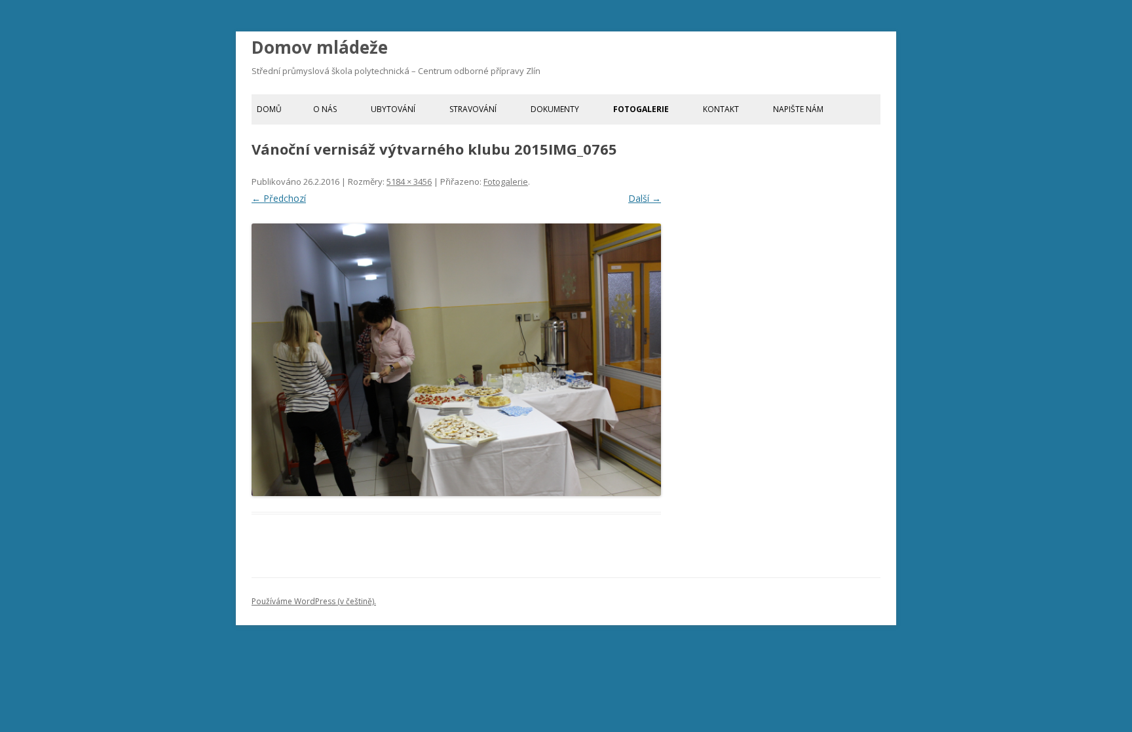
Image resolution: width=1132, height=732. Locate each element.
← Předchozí (279, 198)
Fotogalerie (641, 109)
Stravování (473, 109)
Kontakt (721, 109)
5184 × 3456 (409, 181)
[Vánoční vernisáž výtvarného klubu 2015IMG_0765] (456, 360)
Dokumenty (555, 109)
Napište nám (798, 109)
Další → (644, 198)
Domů (269, 109)
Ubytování (393, 109)
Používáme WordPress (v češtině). (314, 601)
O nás (325, 109)
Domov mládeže (320, 47)
